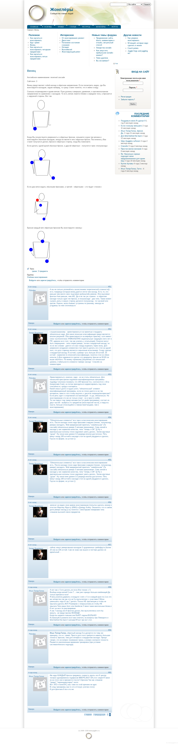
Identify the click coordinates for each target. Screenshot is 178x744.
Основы (48, 27)
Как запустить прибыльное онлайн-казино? (104, 52)
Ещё (116, 63)
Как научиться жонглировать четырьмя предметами (40, 49)
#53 (109, 374)
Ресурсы (86, 27)
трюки (34, 271)
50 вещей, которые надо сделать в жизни (138, 44)
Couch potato (133, 48)
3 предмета (43, 271)
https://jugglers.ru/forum (130, 141)
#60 (109, 672)
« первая (88, 715)
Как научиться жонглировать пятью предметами (38, 56)
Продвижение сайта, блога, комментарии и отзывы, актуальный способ (105, 41)
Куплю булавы (127, 164)
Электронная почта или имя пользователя (133, 79)
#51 (109, 287)
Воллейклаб (67, 50)
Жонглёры (61, 9)
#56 (109, 502)
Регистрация (126, 97)
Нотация (65, 47)
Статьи (73, 27)
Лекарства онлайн (103, 48)
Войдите (32, 280)
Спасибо (124, 146)
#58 (109, 587)
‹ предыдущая (99, 715)
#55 (109, 460)
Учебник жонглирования (37, 277)
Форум (115, 27)
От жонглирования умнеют (73, 38)
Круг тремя (34, 43)
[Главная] (37, 24)
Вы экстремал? (102, 61)
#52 (109, 329)
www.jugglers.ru (173, 742)
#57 (109, 545)
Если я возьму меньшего (131, 126)
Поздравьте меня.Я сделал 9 (133, 121)
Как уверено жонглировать (133, 39)
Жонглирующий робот (71, 52)
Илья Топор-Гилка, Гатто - (132, 169)
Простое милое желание (131, 149)
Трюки (61, 27)
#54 (109, 417)
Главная (34, 27)
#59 (109, 630)
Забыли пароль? (128, 99)
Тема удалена (102, 58)
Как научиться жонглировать (36, 39)
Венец (32, 45)
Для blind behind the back (131, 136)
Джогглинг (66, 40)
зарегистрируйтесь (48, 280)
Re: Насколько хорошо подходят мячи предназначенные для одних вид (133, 157)
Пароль (133, 87)
